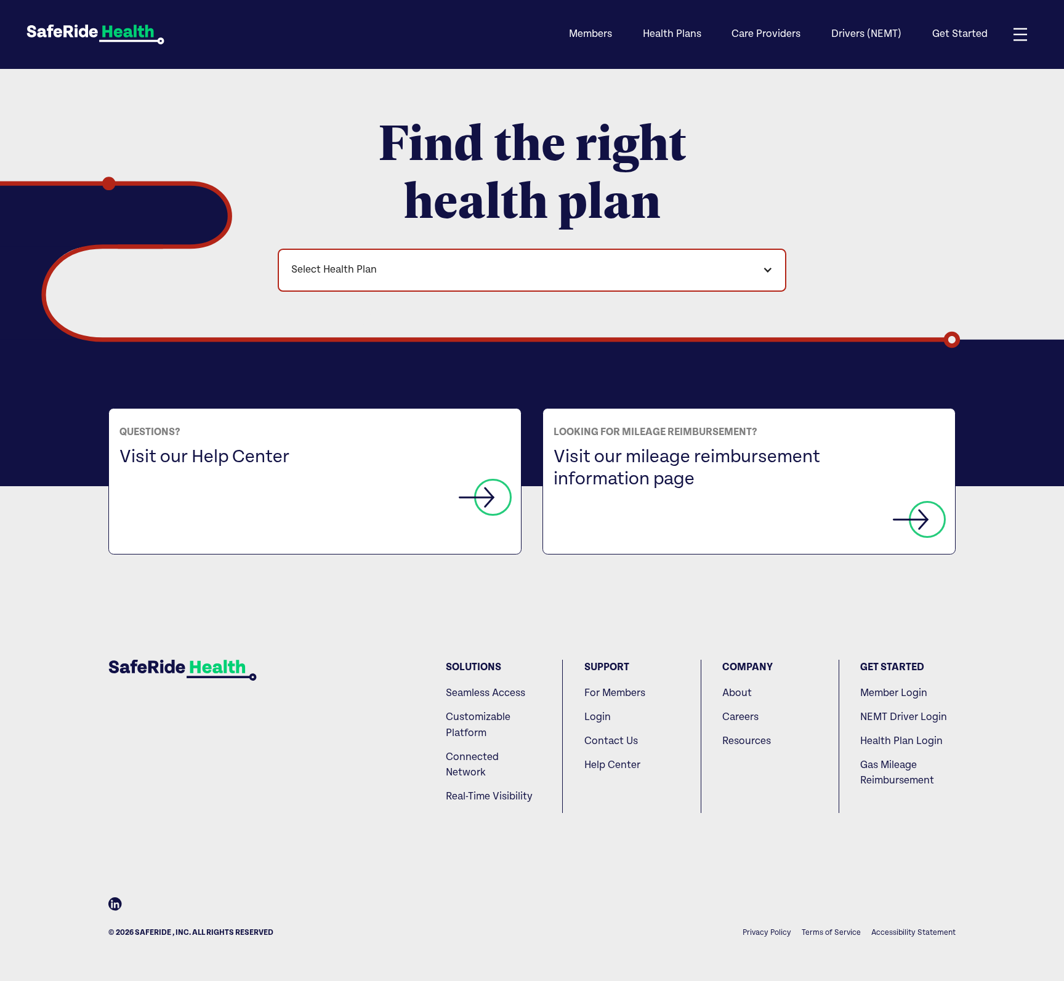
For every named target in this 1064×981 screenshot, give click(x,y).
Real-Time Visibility (489, 796)
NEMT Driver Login (903, 717)
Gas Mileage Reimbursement (897, 773)
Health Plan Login (901, 741)
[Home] (182, 670)
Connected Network (472, 765)
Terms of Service (831, 932)
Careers (740, 717)
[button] (590, 34)
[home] (95, 34)
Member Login (893, 693)
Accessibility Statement (913, 932)
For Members (614, 693)
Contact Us (611, 741)
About (737, 693)
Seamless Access (485, 693)
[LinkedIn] (115, 906)
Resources (746, 741)
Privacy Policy (767, 932)
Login (597, 717)
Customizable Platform (478, 725)
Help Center (612, 765)
